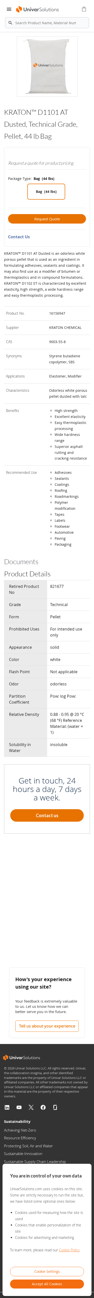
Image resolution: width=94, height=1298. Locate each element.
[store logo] (37, 9)
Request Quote (47, 218)
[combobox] (47, 22)
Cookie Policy (69, 1250)
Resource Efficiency (20, 1137)
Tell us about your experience (47, 1026)
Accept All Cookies (47, 1284)
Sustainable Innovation (23, 1153)
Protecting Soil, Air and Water (28, 1145)
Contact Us (19, 237)
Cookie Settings (47, 1271)
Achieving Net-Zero (20, 1130)
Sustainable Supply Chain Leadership (35, 1161)
